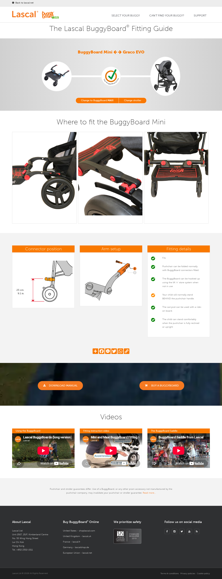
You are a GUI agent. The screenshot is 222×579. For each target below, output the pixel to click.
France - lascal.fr (71, 541)
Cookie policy (203, 573)
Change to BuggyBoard (97, 100)
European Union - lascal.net (77, 552)
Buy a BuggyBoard (165, 385)
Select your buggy (126, 15)
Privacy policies (187, 573)
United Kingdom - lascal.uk (77, 536)
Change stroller (132, 100)
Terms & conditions (169, 573)
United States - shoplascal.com (79, 530)
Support (200, 15)
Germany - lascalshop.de (76, 547)
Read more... (149, 492)
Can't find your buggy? (166, 15)
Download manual (63, 385)
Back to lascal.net (24, 2)
